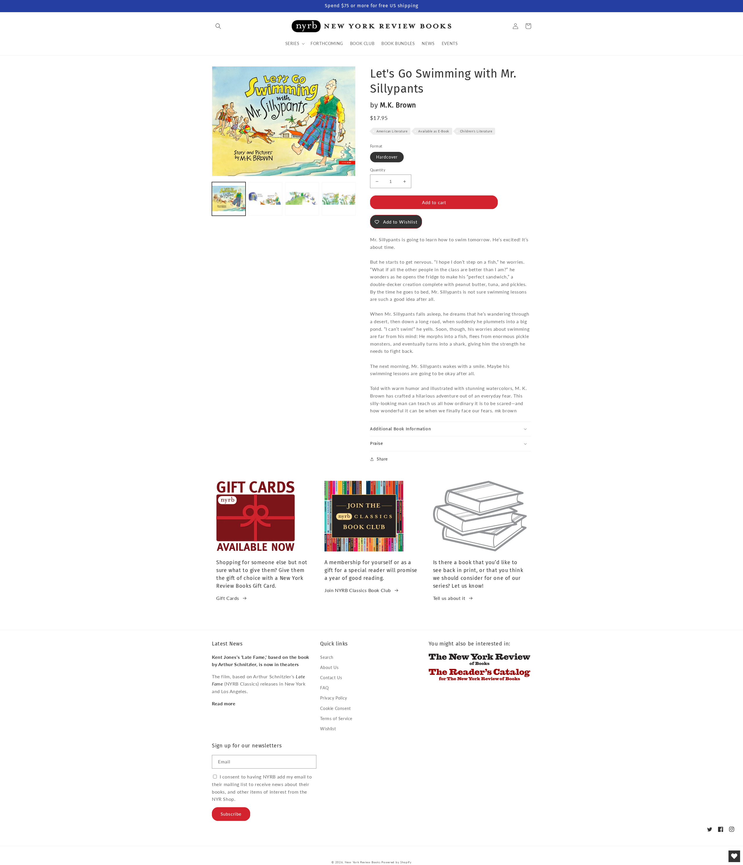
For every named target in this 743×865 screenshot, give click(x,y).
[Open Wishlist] (734, 856)
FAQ (324, 687)
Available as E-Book (433, 131)
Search (326, 657)
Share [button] (382, 458)
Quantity (377, 170)
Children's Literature (476, 131)
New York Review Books (362, 862)
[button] (218, 26)
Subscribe (231, 814)
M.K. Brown (398, 105)
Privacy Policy (333, 697)
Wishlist (328, 728)
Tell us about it (449, 598)
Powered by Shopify (396, 862)
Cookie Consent (335, 708)
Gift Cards (227, 598)
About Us (329, 667)
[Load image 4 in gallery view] (339, 199)
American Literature (391, 131)
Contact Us (331, 677)
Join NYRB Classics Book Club (357, 590)
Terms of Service (336, 718)
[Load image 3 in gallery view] (302, 199)
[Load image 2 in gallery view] (265, 199)
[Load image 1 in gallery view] (229, 199)
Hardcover (387, 156)
